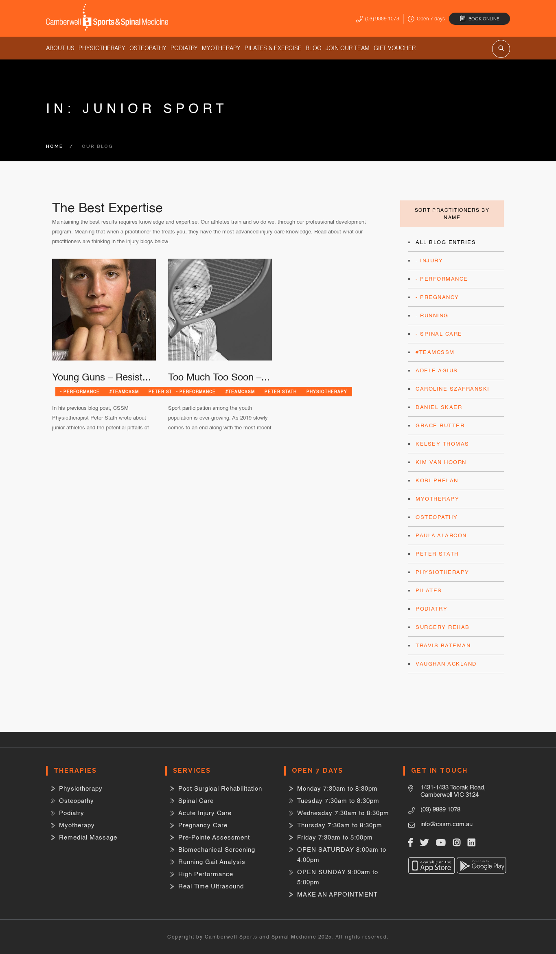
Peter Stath (281, 391)
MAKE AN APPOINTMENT (337, 894)
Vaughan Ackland (446, 664)
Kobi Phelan (437, 480)
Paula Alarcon (441, 535)
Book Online (483, 19)
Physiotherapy (102, 48)
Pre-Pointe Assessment (214, 837)
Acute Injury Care (205, 812)
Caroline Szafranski (453, 389)
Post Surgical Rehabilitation (220, 788)
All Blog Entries (446, 242)
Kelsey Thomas (442, 444)
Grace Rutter (440, 425)
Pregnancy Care (203, 825)
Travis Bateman (443, 645)
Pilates (429, 590)
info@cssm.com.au (446, 823)
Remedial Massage (88, 837)
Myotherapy (221, 48)
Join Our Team (348, 48)
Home (54, 146)
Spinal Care (196, 800)
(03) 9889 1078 (382, 18)
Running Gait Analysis (211, 861)
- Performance (80, 391)
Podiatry (184, 48)
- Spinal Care (439, 334)
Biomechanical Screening (216, 849)
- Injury (429, 260)
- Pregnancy (437, 297)
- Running (432, 315)
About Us (60, 48)
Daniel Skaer (439, 407)
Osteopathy (147, 48)
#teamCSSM (124, 391)
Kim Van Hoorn (441, 462)
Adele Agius (437, 370)
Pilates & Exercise (273, 48)
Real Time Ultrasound (211, 886)
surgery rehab (443, 627)
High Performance (205, 873)
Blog (314, 48)
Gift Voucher (395, 48)
